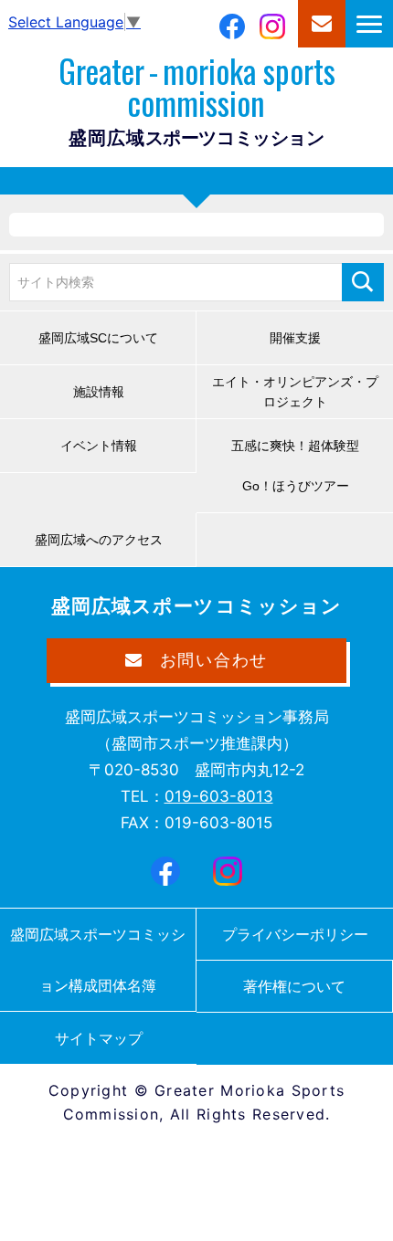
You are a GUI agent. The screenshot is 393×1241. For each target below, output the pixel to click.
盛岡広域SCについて (98, 338)
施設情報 (98, 391)
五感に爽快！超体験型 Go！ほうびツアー (301, 465)
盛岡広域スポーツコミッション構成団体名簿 (98, 959)
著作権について (294, 986)
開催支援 (295, 338)
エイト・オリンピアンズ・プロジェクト (295, 391)
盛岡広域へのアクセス (99, 539)
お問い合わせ (321, 23)
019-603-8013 (219, 796)
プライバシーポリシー (295, 934)
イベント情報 (98, 445)
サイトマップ (99, 1038)
